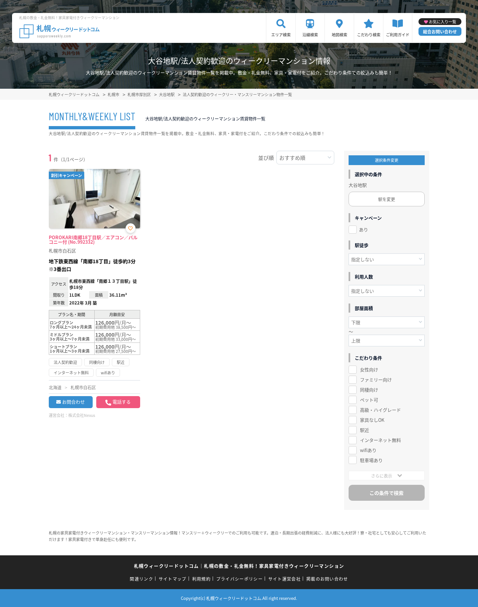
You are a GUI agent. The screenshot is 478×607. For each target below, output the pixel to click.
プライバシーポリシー (239, 578)
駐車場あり (371, 460)
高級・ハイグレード (380, 410)
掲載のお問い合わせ (327, 578)
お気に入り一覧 (442, 21)
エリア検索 (281, 34)
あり (363, 229)
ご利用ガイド (397, 34)
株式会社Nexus (81, 415)
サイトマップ (173, 578)
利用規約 (201, 578)
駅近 (364, 430)
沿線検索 (310, 34)
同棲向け (369, 389)
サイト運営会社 (284, 578)
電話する (122, 401)
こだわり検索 (368, 34)
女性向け (369, 369)
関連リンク (141, 578)
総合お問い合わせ (440, 31)
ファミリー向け (376, 379)
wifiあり (368, 450)
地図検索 (339, 34)
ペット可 (369, 399)
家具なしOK (372, 420)
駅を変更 (386, 199)
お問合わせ (73, 401)
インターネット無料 (380, 440)
